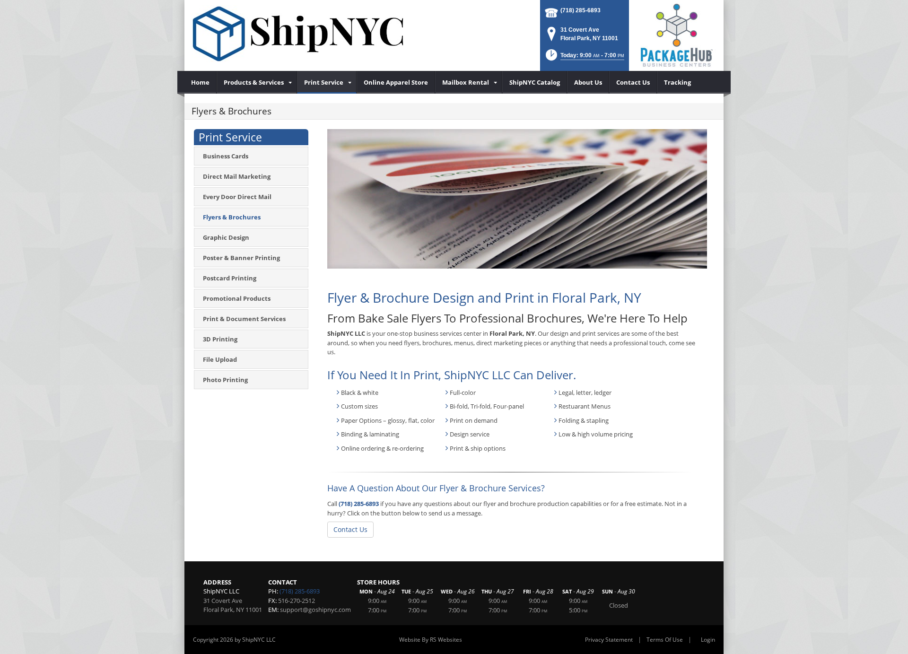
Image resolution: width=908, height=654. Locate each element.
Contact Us (350, 529)
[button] (584, 58)
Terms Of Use (664, 640)
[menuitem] (200, 82)
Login (708, 640)
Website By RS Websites (430, 640)
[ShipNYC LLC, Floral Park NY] (298, 33)
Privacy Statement (609, 640)
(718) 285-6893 (580, 10)
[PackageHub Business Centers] (676, 34)
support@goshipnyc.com (315, 609)
